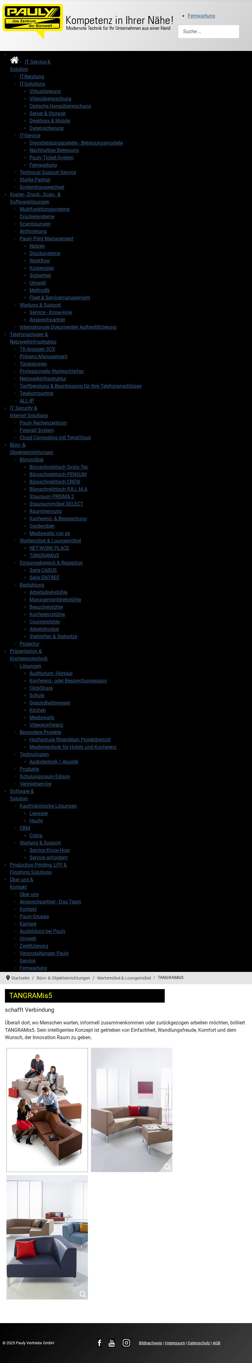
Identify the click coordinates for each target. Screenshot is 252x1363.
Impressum (175, 1343)
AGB (216, 1343)
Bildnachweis (150, 1343)
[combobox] (208, 31)
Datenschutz (199, 1343)
